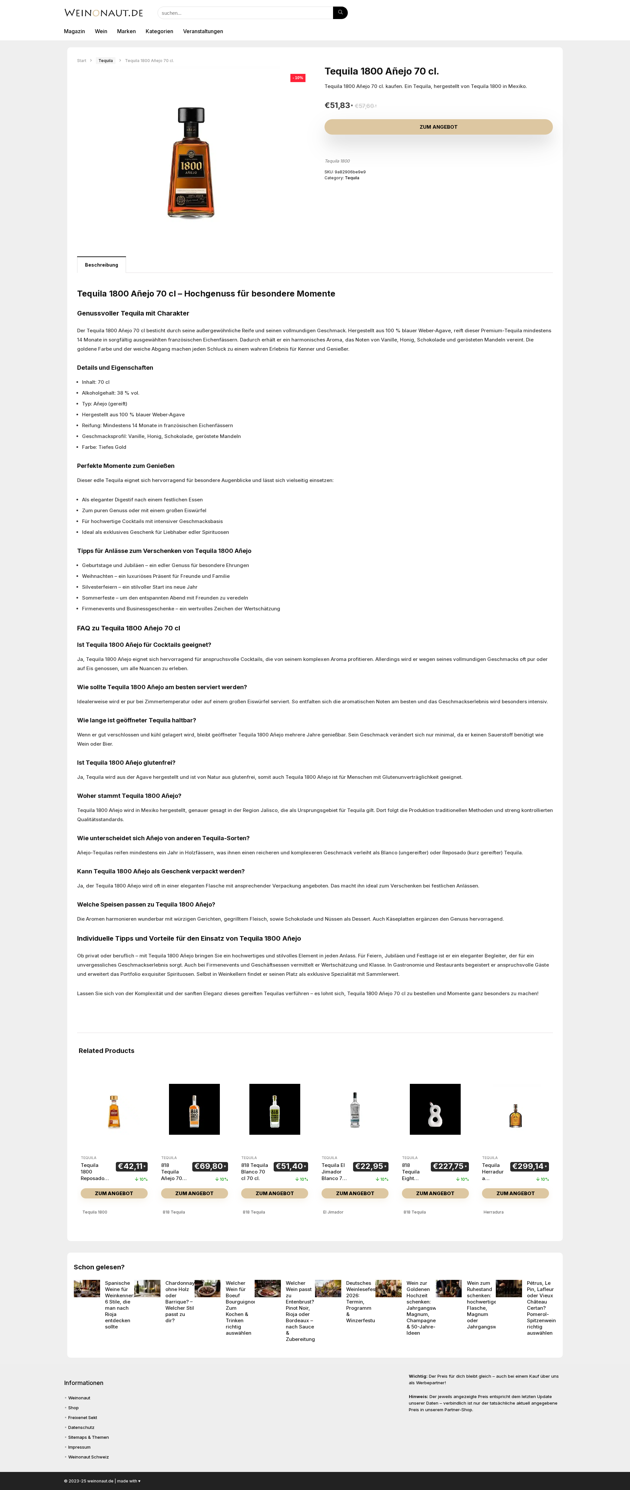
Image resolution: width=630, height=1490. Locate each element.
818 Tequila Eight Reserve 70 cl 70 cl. (411, 1181)
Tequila (105, 60)
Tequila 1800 (337, 161)
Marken (126, 31)
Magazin (74, 31)
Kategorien (159, 31)
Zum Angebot (439, 127)
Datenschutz (81, 1427)
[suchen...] (340, 13)
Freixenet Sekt (82, 1417)
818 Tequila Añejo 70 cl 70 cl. (171, 1175)
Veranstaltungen (203, 31)
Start (81, 60)
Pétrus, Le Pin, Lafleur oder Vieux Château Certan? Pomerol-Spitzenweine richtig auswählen (543, 1308)
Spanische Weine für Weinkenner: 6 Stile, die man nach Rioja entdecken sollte (120, 1305)
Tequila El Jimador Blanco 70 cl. (334, 1175)
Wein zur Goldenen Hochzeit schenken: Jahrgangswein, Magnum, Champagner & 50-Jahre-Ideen (426, 1308)
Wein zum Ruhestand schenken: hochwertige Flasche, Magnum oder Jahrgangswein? (487, 1305)
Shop (73, 1407)
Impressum (79, 1447)
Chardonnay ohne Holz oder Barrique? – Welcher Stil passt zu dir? (180, 1302)
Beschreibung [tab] (101, 265)
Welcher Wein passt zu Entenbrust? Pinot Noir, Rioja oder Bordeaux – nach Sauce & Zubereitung (300, 1311)
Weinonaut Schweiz (88, 1456)
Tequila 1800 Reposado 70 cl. (92, 1175)
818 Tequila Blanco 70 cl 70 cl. (254, 1171)
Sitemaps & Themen (88, 1437)
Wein (101, 31)
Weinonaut (79, 1397)
